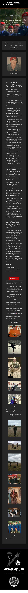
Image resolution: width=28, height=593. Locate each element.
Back (6, 43)
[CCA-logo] (14, 387)
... (21, 282)
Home (13, 43)
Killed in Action (19, 45)
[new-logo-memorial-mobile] (11, 2)
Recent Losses (8, 45)
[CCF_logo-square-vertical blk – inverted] (14, 362)
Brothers (20, 43)
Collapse (14, 299)
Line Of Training (14, 47)
